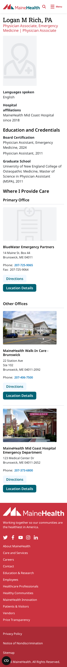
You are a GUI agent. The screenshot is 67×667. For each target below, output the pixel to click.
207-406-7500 (23, 377)
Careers (8, 560)
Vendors (9, 613)
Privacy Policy (12, 634)
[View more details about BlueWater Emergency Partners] (30, 224)
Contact (8, 566)
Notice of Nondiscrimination (23, 643)
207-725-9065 (23, 265)
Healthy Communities (18, 593)
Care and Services (15, 553)
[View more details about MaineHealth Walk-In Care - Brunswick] (30, 327)
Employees (10, 580)
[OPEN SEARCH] (44, 6)
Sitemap (9, 653)
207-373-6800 (23, 470)
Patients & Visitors (16, 606)
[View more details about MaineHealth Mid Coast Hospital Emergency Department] (30, 425)
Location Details (21, 287)
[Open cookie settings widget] (6, 660)
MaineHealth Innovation (20, 600)
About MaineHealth (16, 546)
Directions (16, 278)
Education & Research (18, 573)
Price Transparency (16, 620)
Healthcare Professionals (20, 586)
